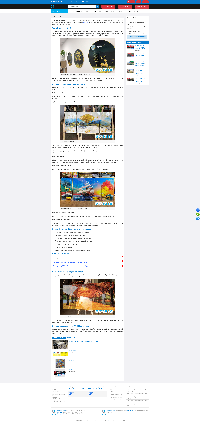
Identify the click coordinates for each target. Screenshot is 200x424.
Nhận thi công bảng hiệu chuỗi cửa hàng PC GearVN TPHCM (130, 55)
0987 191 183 (71, 388)
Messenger (131, 1)
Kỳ (92, 392)
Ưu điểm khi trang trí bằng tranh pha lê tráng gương (136, 27)
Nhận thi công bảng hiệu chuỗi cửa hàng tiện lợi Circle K (130, 79)
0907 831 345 (55, 1)
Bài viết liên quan (59, 337)
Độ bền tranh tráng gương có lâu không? (137, 33)
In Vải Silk (71, 360)
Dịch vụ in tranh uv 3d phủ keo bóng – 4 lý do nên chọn (70, 262)
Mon (73, 392)
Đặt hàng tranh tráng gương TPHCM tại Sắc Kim (137, 37)
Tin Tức (136, 11)
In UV (106, 11)
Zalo (139, 1)
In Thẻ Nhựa (72, 350)
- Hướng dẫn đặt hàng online (116, 397)
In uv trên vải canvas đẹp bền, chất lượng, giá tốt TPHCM (83, 341)
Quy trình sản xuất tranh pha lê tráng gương (136, 23)
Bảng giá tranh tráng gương (134, 31)
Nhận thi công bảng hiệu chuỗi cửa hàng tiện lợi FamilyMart (130, 63)
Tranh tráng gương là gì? (134, 20)
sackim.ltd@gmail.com (68, 1)
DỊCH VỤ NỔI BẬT (56, 11)
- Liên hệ (111, 391)
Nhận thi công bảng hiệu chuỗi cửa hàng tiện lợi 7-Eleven (130, 71)
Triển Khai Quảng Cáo (77, 11)
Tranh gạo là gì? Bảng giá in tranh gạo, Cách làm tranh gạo (71, 266)
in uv (63, 320)
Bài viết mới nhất (72, 337)
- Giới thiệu (112, 389)
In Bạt (70, 369)
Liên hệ (145, 1)
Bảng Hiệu (128, 11)
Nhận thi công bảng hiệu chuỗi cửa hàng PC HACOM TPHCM (130, 47)
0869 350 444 (75, 394)
